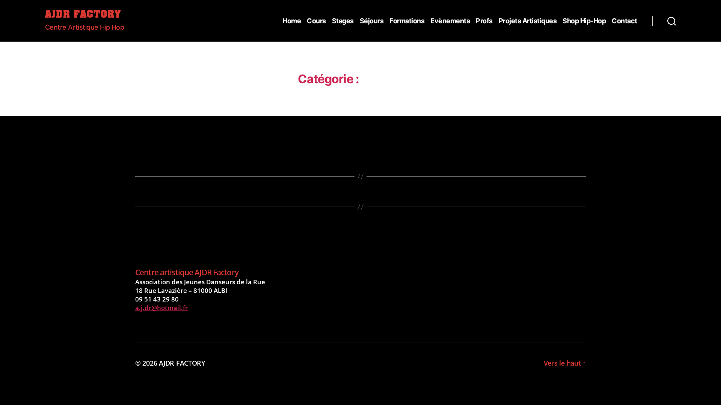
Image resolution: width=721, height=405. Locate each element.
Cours (316, 21)
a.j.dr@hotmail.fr (161, 307)
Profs (484, 21)
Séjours (372, 21)
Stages (343, 21)
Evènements (450, 21)
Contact (624, 21)
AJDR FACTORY (83, 15)
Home (291, 21)
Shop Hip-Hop (584, 21)
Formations (406, 21)
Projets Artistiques (528, 21)
